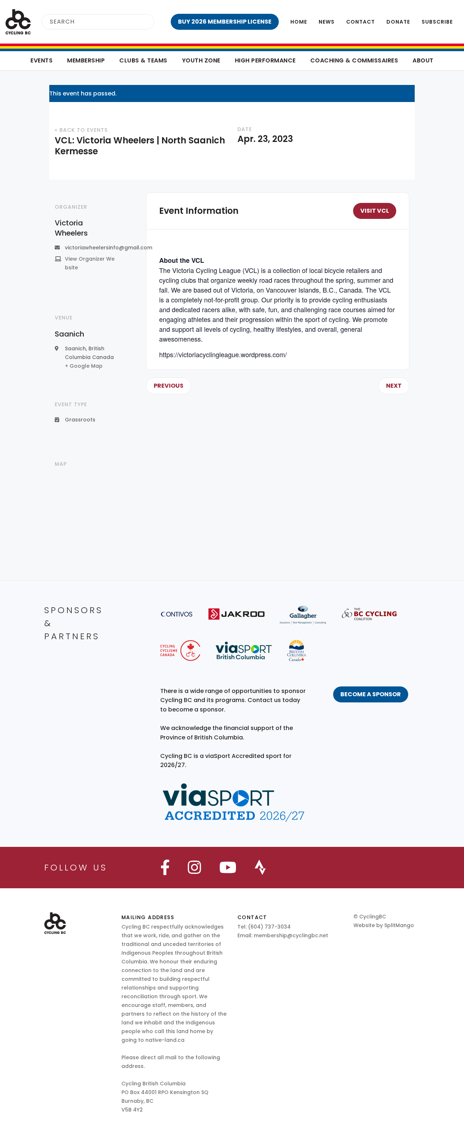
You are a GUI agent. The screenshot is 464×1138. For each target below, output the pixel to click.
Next (394, 386)
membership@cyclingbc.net (291, 935)
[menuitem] (225, 22)
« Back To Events (81, 130)
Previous (168, 386)
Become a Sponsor (370, 694)
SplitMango (399, 925)
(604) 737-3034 (269, 926)
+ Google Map (84, 366)
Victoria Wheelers (71, 228)
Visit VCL (374, 211)
